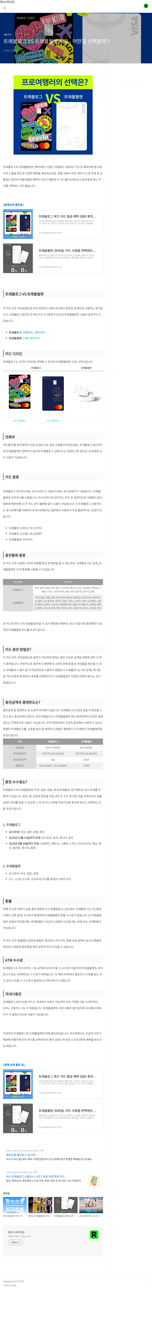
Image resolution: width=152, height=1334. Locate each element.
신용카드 (28, 332)
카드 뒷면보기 (19, 420)
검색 (139, 6)
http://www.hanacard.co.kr (19, 1172)
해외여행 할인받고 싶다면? (21, 1155)
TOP (146, 1282)
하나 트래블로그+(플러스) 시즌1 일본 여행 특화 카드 (35, 1176)
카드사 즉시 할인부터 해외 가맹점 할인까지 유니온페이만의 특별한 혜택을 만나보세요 (49, 1159)
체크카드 (40, 332)
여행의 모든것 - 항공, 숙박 (19, 1236)
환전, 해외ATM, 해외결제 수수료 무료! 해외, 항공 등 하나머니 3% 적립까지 (43, 1180)
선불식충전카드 (32, 338)
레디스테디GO (16, 1232)
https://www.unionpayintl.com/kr (22, 1150)
